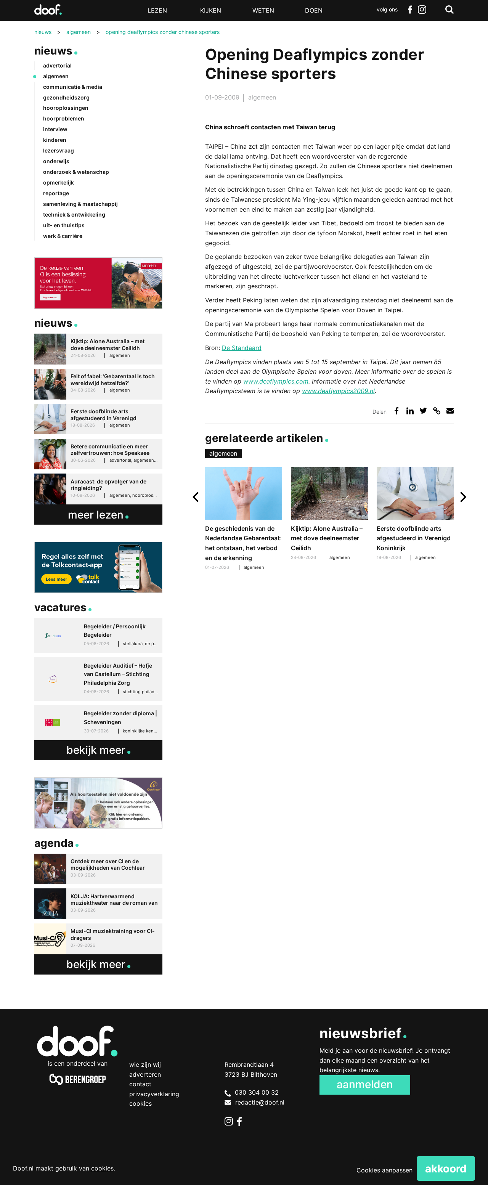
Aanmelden (365, 1084)
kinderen (54, 139)
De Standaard (242, 348)
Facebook (410, 9)
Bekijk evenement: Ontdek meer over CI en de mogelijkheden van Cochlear (98, 869)
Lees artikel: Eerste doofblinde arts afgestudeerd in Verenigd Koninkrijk (415, 515)
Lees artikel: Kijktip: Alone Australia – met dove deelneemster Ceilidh (329, 515)
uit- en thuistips (64, 225)
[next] (462, 497)
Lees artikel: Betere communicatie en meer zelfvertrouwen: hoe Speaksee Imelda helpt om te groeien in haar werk (98, 454)
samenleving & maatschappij (80, 204)
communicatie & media (72, 86)
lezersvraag (58, 150)
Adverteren (145, 1074)
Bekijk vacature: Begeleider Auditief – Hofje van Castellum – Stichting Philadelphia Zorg (98, 679)
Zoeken (449, 9)
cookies (102, 1168)
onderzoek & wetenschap (76, 172)
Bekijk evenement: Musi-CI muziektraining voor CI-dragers (98, 938)
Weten (263, 10)
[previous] (196, 497)
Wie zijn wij (145, 1064)
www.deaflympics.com (275, 381)
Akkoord (446, 1168)
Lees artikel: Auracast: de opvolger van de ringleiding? (98, 489)
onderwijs (56, 161)
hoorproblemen (63, 118)
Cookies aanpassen (384, 1170)
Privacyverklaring (154, 1094)
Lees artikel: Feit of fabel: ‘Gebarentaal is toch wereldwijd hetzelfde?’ (98, 384)
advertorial (57, 65)
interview (55, 129)
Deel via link (436, 410)
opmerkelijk (58, 182)
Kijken (210, 10)
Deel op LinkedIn (410, 410)
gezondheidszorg (66, 97)
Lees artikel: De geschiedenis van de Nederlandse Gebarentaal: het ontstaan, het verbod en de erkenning (244, 519)
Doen (314, 10)
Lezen (157, 10)
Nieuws (53, 50)
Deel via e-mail (450, 410)
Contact (140, 1084)
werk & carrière (62, 236)
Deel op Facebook (396, 410)
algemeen (262, 97)
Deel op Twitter (423, 410)
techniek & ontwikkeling (74, 214)
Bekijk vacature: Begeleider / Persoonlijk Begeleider (98, 635)
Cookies (140, 1103)
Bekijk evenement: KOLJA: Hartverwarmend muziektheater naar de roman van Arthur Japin (98, 903)
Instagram (422, 9)
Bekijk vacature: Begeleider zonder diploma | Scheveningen (98, 722)
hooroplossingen (65, 107)
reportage (56, 193)
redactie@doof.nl (259, 1102)
